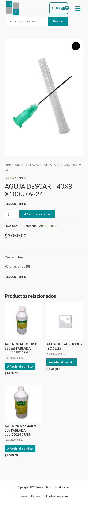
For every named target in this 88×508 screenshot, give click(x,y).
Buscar (58, 21)
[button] (76, 46)
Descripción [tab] (14, 257)
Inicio (8, 165)
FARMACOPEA (24, 165)
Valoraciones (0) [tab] (17, 266)
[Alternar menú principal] (78, 8)
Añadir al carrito (37, 214)
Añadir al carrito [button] (20, 366)
